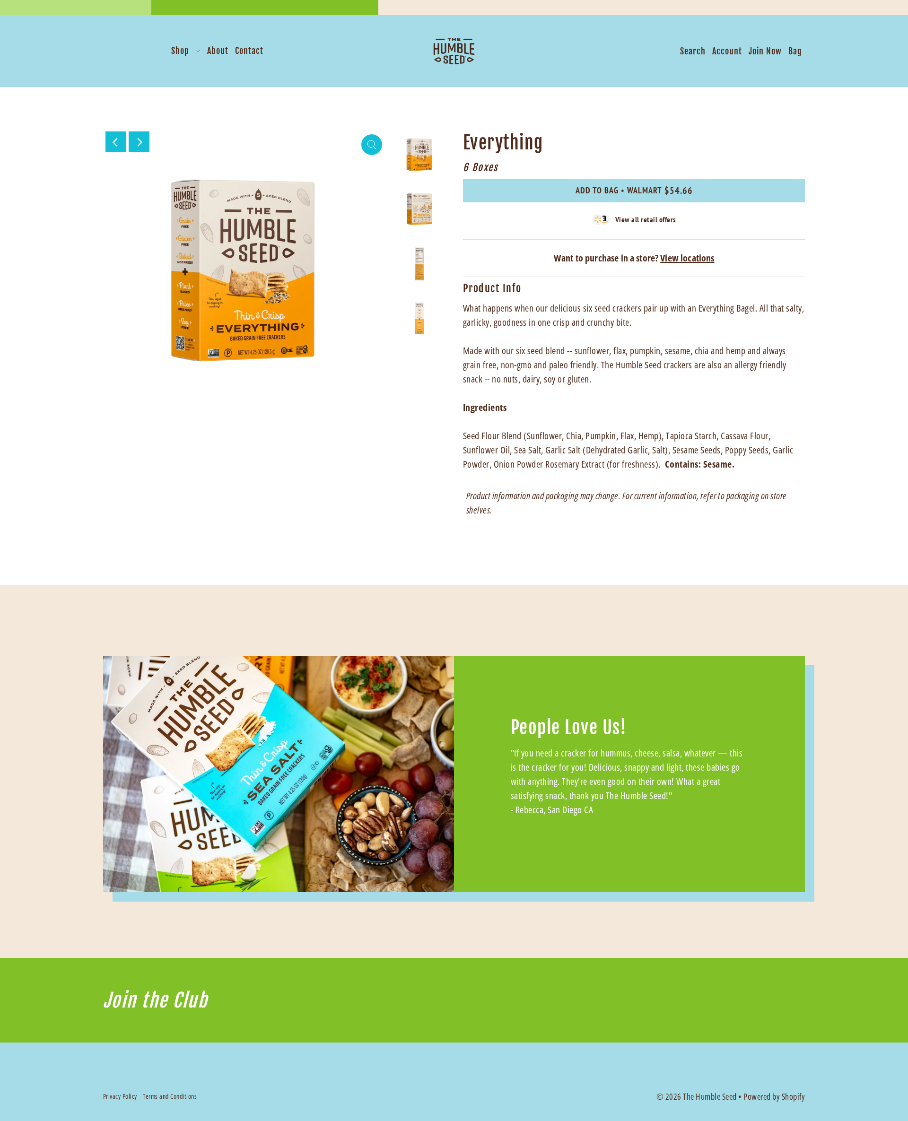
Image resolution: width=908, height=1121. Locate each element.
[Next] (139, 141)
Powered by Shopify (774, 1096)
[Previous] (115, 141)
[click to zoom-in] (371, 144)
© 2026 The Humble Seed (696, 1096)
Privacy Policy (120, 1096)
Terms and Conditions (170, 1096)
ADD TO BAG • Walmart (634, 190)
